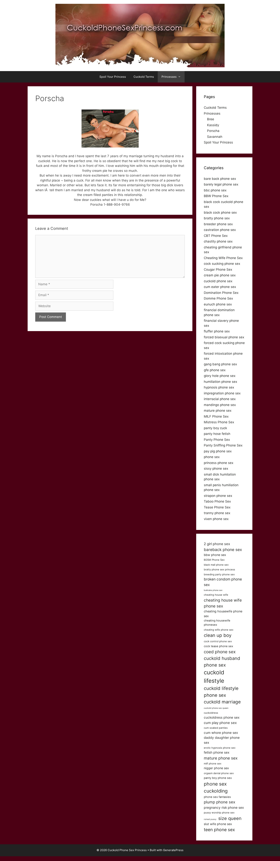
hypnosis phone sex (219, 387)
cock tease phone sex (218, 646)
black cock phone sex (220, 212)
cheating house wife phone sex (223, 603)
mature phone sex (217, 410)
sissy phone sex (216, 468)
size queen (230, 818)
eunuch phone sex (218, 304)
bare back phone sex (220, 179)
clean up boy (217, 635)
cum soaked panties (216, 727)
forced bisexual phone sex (224, 337)
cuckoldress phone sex (221, 717)
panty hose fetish (217, 434)
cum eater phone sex (220, 287)
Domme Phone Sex (218, 298)
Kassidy (213, 125)
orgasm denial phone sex (219, 773)
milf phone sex (212, 763)
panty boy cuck (215, 428)
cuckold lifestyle (214, 676)
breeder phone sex (218, 224)
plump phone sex (219, 802)
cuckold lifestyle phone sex (221, 692)
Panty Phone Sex (217, 440)
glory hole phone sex (219, 376)
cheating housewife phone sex (223, 613)
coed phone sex (220, 651)
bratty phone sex (217, 218)
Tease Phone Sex (217, 507)
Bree (210, 119)
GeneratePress (173, 850)
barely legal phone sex (221, 184)
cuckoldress (211, 712)
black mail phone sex (216, 564)
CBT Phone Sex (216, 236)
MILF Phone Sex (216, 416)
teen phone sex (219, 829)
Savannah (214, 137)
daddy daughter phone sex (222, 740)
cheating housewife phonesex (217, 622)
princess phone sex (218, 463)
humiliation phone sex (220, 382)
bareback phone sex (223, 549)
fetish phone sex (216, 752)
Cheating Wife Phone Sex (223, 258)
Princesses (169, 76)
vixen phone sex (216, 519)
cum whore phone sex (221, 733)
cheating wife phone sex (218, 629)
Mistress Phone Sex (219, 422)
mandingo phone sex (220, 405)
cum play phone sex (220, 723)
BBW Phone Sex (216, 196)
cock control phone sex (218, 641)
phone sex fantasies (217, 797)
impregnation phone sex (222, 393)
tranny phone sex (217, 513)
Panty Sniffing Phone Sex (223, 445)
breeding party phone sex (219, 574)
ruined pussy (210, 819)
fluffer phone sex (217, 331)
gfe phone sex (215, 370)
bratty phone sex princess (219, 569)
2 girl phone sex (217, 544)
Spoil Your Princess (112, 76)
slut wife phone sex (218, 824)
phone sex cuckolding (216, 787)
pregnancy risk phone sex (224, 807)
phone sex (212, 457)
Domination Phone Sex (221, 293)
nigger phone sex (216, 768)
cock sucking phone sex (222, 264)
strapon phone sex (218, 496)
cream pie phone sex (220, 275)
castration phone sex (220, 230)
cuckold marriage (222, 702)
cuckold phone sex (218, 281)
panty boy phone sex (218, 778)
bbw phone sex (215, 555)
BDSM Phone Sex (214, 559)
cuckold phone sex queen (216, 708)
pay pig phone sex (218, 451)
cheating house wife (216, 594)
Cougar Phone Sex (218, 269)
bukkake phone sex (213, 590)
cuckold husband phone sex (222, 662)
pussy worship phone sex (219, 812)
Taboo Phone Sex (217, 501)
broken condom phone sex (223, 582)
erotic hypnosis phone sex (219, 747)
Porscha (213, 131)
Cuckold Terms (144, 76)
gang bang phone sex (220, 364)
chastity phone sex (218, 241)
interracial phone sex (220, 399)
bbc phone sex (215, 190)
